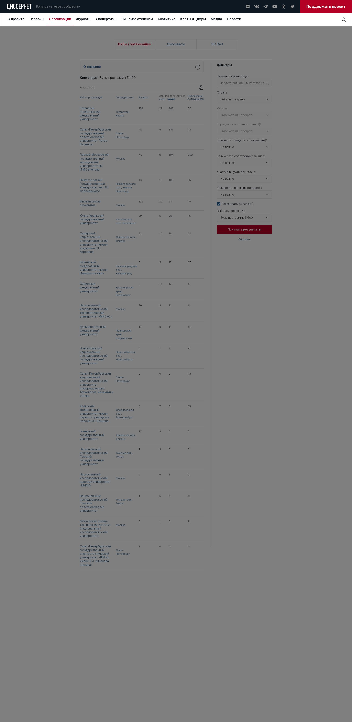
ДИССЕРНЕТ (19, 7)
